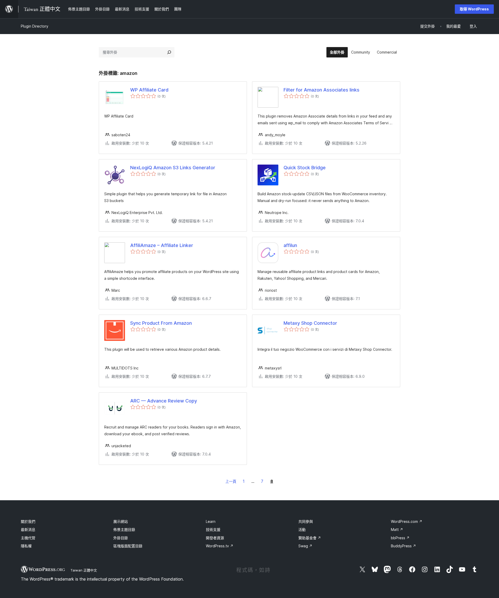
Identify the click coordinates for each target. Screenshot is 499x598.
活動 (302, 529)
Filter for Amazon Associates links (321, 90)
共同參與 (305, 521)
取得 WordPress (474, 9)
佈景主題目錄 (124, 529)
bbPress (400, 538)
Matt (397, 529)
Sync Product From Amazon (161, 323)
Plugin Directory (34, 26)
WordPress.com (406, 521)
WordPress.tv (219, 546)
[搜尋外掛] (169, 52)
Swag (305, 546)
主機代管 (28, 538)
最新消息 (28, 529)
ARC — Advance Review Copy (163, 401)
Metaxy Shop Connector (310, 323)
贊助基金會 (309, 538)
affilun (290, 245)
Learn (210, 521)
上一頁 (230, 481)
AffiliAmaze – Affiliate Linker (161, 245)
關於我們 (28, 521)
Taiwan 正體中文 (83, 570)
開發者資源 (215, 538)
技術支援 (213, 529)
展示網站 (120, 521)
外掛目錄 (120, 538)
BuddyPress (403, 546)
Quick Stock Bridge (305, 167)
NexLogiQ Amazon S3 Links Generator (172, 167)
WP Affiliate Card (149, 90)
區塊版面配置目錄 (127, 546)
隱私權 (26, 546)
